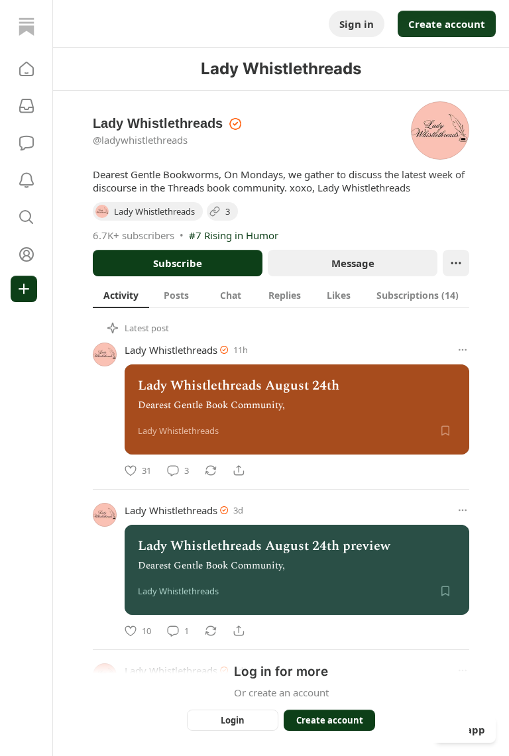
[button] (26, 69)
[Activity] (26, 180)
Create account (446, 23)
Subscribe (177, 263)
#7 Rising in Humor (233, 235)
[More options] (462, 349)
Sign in (356, 23)
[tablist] (281, 295)
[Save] (445, 430)
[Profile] (26, 254)
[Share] (238, 470)
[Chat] (26, 143)
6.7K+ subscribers (133, 235)
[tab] (121, 295)
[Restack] (210, 470)
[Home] (26, 26)
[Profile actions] (456, 263)
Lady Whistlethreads (171, 349)
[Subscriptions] (26, 106)
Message (352, 263)
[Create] (24, 289)
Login (233, 720)
